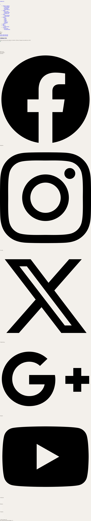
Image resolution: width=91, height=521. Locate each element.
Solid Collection (7, 9)
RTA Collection (6, 6)
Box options (6, 8)
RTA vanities (6, 11)
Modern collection (3, 498)
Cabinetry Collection (6, 5)
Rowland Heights (7, 29)
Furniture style (6, 13)
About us (4, 25)
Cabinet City (2, 1)
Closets (4, 14)
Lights (5, 20)
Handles (1, 507)
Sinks (1, 506)
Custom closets (6, 16)
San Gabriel (6, 28)
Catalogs (1, 514)
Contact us (4, 27)
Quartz (5, 18)
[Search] (1, 33)
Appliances (6, 21)
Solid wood (2, 500)
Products (4, 17)
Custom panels (6, 7)
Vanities (4, 10)
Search (1, 32)
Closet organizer (7, 15)
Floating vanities (7, 12)
